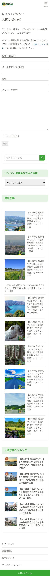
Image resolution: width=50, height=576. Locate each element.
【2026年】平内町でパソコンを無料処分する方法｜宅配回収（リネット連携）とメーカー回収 (35, 402)
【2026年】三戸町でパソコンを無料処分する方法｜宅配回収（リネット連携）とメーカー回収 (35, 329)
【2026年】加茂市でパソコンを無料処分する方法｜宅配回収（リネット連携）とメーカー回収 (35, 268)
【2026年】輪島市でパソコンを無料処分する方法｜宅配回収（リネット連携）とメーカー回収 (35, 219)
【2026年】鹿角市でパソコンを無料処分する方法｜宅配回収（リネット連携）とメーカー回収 (35, 426)
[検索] (42, 158)
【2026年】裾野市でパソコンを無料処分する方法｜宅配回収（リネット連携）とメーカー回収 (24, 288)
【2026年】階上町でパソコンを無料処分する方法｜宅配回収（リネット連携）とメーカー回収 (35, 353)
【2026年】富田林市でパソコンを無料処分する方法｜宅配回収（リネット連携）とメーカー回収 (35, 243)
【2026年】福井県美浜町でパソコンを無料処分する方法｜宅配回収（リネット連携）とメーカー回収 (35, 305)
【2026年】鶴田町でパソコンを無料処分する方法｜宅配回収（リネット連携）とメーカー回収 (35, 377)
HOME (7, 14)
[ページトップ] (44, 570)
